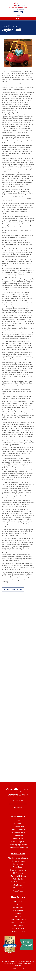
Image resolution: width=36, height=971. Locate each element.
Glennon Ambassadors (18, 919)
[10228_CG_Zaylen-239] (18, 708)
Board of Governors (18, 830)
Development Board (18, 833)
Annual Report (18, 867)
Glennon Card (18, 888)
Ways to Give (18, 901)
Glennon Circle (18, 925)
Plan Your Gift (18, 910)
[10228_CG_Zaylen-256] (18, 766)
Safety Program (18, 885)
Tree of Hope (18, 891)
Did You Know (18, 873)
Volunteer (18, 913)
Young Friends (18, 839)
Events (18, 904)
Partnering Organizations (18, 845)
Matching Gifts (18, 907)
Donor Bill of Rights (18, 922)
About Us (18, 821)
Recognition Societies (18, 931)
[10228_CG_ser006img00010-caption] (18, 621)
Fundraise (18, 916)
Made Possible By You (18, 876)
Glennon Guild (18, 836)
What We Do (18, 853)
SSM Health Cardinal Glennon (18, 848)
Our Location (18, 824)
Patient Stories (18, 879)
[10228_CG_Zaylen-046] (18, 650)
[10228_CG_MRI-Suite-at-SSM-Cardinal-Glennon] (18, 744)
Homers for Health (18, 861)
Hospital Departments (18, 870)
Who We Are (18, 816)
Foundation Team (18, 827)
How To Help (18, 897)
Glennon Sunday (18, 864)
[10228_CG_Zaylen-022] (18, 673)
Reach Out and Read (18, 882)
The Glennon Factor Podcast (18, 858)
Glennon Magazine (18, 842)
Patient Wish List (18, 928)
